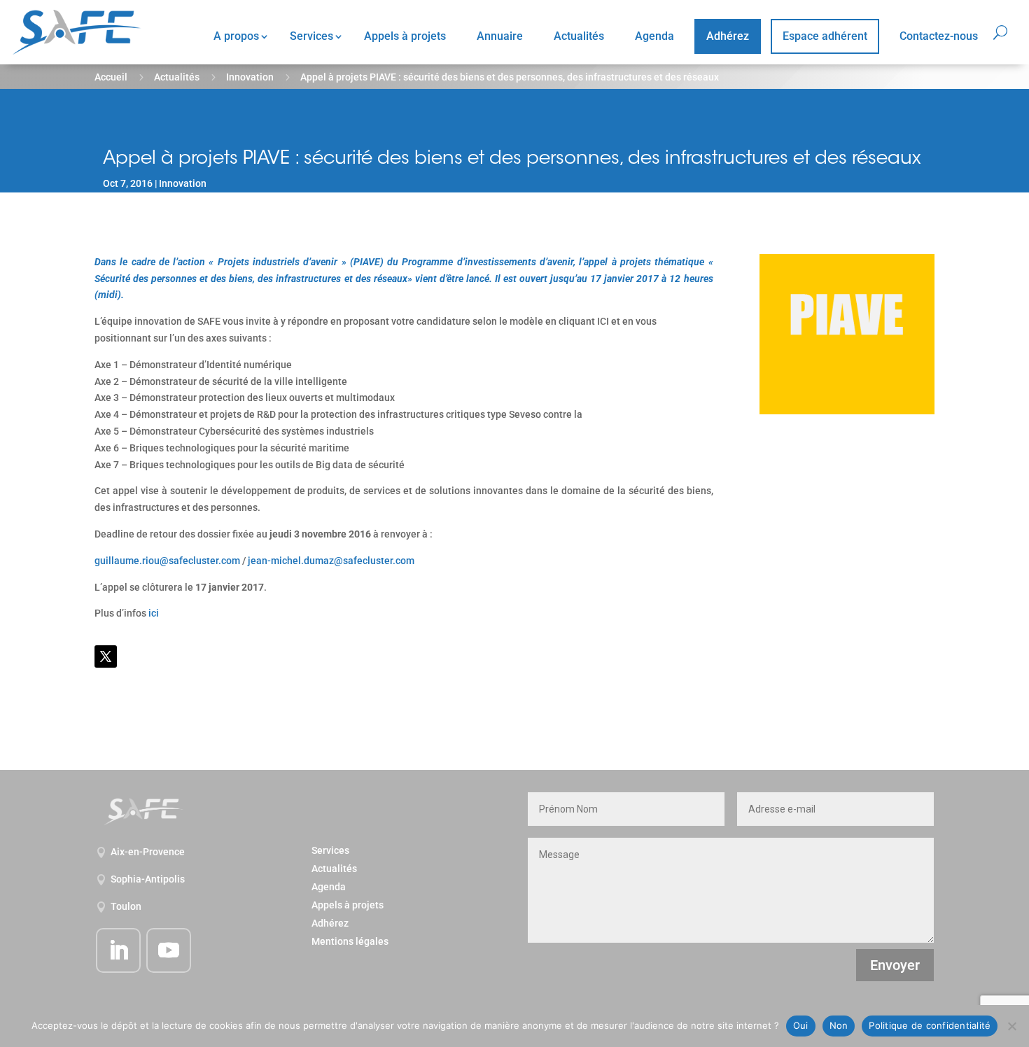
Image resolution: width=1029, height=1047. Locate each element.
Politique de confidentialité (929, 1025)
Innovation (250, 77)
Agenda (654, 36)
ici (153, 613)
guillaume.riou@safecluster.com (167, 560)
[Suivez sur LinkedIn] (118, 950)
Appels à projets (405, 36)
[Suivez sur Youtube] (168, 950)
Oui (800, 1025)
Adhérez (727, 36)
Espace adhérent (825, 36)
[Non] (1011, 1026)
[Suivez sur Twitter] (105, 656)
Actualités (579, 36)
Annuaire (500, 36)
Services (311, 36)
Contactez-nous (938, 36)
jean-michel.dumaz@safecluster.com (331, 560)
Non (839, 1025)
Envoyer (895, 965)
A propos (236, 36)
